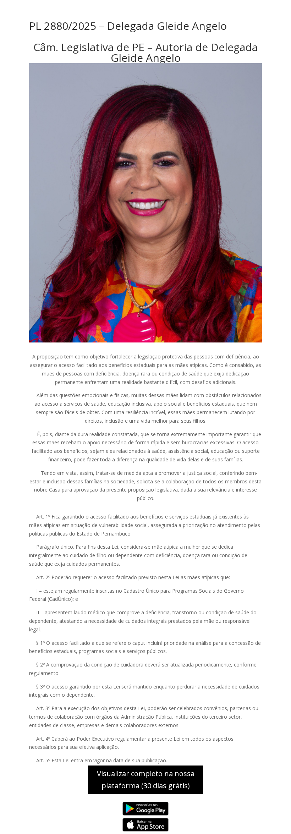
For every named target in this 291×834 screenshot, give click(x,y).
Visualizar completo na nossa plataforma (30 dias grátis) (145, 779)
